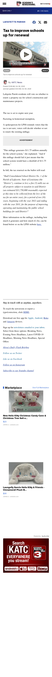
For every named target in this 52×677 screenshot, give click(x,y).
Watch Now (44, 4)
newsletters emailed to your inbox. (29, 327)
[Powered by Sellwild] (45, 536)
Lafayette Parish (14, 22)
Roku (46, 317)
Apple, (31, 317)
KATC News (17, 82)
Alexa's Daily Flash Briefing (16, 347)
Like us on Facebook (12, 358)
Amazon (11, 321)
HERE (26, 312)
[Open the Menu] (4, 4)
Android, (39, 317)
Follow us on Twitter (12, 353)
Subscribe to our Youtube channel (18, 370)
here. (39, 224)
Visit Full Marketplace (40, 388)
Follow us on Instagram (14, 364)
